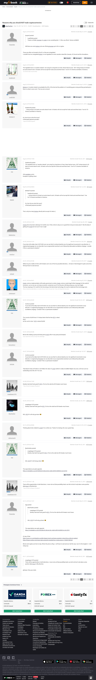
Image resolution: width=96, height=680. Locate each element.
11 (78, 26)
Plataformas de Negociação (40, 640)
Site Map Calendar (29, 660)
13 (84, 26)
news (27, 486)
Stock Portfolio (67, 629)
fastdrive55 (12, 78)
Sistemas (20, 623)
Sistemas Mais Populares (24, 625)
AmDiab (12, 364)
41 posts (89, 425)
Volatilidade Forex (7, 630)
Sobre (79, 629)
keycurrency (12, 345)
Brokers (25, 87)
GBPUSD (30, 676)
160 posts (89, 241)
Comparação (51, 644)
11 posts (89, 84)
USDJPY (18, 678)
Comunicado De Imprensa (54, 630)
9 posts (90, 222)
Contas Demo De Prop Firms (55, 642)
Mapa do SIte (19, 661)
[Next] (93, 26)
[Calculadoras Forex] (90, 677)
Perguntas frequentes (83, 621)
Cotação (68, 58)
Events (42, 677)
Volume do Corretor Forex (54, 627)
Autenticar (76, 2)
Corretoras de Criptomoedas (40, 644)
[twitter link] (8, 657)
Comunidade (21, 621)
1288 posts (89, 400)
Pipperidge (12, 44)
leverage (39, 40)
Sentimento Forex (22, 632)
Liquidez (5, 640)
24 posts (89, 280)
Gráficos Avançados (68, 632)
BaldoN (12, 200)
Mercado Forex (6, 629)
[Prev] (71, 26)
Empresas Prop (52, 635)
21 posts (89, 261)
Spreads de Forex (52, 621)
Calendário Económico (8, 621)
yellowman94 (11, 438)
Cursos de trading (37, 646)
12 (81, 26)
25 (90, 26)
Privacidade (12, 660)
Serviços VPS (36, 627)
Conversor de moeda (8, 647)
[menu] (91, 2)
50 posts (89, 104)
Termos (5, 660)
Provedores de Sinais (38, 629)
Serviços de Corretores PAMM (40, 634)
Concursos (20, 629)
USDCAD (30, 678)
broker (40, 54)
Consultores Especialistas (39, 642)
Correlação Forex (7, 632)
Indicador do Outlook (23, 634)
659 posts (89, 351)
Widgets (65, 621)
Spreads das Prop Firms (54, 640)
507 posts (89, 187)
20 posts (89, 332)
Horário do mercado (8, 623)
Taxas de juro (6, 625)
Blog (79, 630)
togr (12, 172)
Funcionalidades (67, 623)
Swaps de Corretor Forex (54, 625)
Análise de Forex (7, 636)
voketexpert (12, 293)
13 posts (89, 31)
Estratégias (20, 627)
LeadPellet (12, 97)
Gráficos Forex (21, 630)
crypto (45, 40)
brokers (38, 46)
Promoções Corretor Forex (54, 629)
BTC (54, 317)
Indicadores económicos (9, 645)
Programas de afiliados (39, 632)
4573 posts (89, 159)
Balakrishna (12, 235)
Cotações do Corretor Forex (55, 623)
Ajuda (79, 623)
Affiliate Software (67, 630)
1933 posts (89, 381)
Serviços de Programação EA (40, 630)
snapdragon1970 (12, 394)
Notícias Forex (6, 634)
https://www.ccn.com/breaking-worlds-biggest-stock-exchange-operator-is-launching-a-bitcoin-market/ (50, 538)
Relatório (88, 58)
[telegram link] (13, 657)
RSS (64, 627)
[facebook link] (4, 657)
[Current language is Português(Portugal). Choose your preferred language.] (67, 2)
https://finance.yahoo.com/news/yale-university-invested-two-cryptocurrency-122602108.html (48, 540)
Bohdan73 (12, 117)
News (42, 678)
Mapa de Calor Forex (8, 644)
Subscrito (91, 22)
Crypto (24, 225)
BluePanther (9, 26)
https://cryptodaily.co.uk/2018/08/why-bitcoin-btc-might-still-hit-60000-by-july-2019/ (45, 471)
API (64, 625)
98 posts (89, 65)
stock (47, 334)
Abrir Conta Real (17, 611)
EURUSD (18, 676)
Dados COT (5, 638)
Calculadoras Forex (7, 642)
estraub (12, 274)
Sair (85, 2)
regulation (28, 174)
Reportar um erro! (82, 627)
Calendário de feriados (8, 627)
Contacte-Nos (81, 625)
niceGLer (12, 254)
